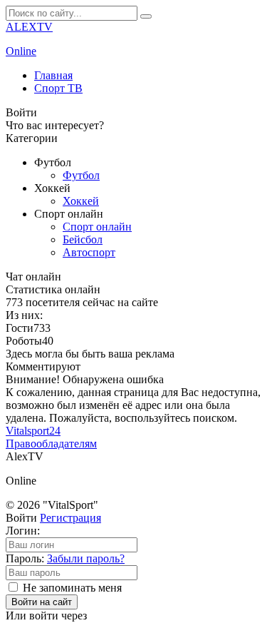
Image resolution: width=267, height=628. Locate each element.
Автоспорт (89, 252)
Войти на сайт (41, 602)
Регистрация (70, 518)
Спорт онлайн (97, 227)
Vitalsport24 (33, 431)
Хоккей (81, 201)
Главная (53, 75)
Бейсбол (83, 239)
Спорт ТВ (58, 88)
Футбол (81, 175)
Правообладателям (51, 443)
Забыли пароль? (86, 558)
